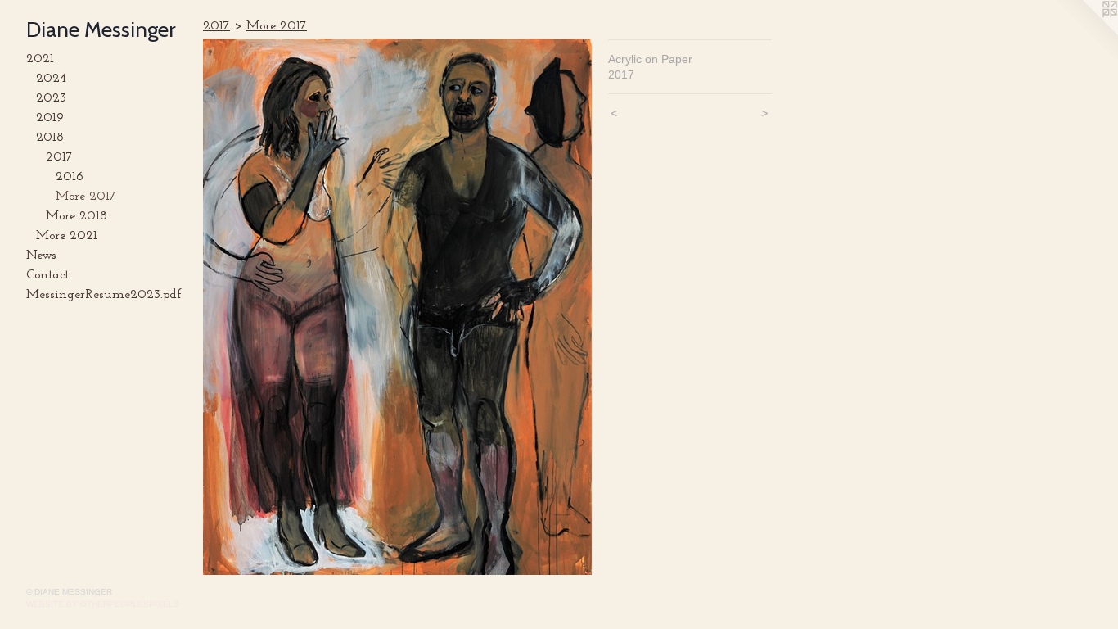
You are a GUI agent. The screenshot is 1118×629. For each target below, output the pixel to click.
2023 (51, 98)
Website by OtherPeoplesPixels (102, 604)
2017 (59, 157)
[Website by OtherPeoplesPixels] (1085, 33)
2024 (51, 78)
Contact (47, 275)
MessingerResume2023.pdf (104, 294)
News (41, 255)
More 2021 (66, 235)
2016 (69, 176)
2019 (50, 117)
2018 (50, 137)
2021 (40, 59)
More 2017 (86, 196)
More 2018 (76, 216)
